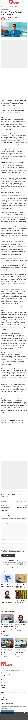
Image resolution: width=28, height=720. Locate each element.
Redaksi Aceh (10, 17)
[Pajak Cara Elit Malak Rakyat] (21, 618)
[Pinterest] (15, 567)
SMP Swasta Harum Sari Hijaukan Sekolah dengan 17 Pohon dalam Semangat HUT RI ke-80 (7, 628)
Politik (19, 494)
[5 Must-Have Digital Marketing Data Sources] (7, 578)
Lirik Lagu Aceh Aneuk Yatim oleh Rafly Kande (7, 650)
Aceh (23, 641)
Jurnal (4, 620)
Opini (8, 494)
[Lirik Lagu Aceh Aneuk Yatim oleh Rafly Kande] (7, 643)
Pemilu (13, 494)
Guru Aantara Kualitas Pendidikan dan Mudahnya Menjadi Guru (20, 586)
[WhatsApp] (10, 20)
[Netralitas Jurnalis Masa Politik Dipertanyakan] (7, 594)
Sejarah (18, 644)
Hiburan (18, 642)
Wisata (17, 646)
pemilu (21, 102)
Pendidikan (5, 621)
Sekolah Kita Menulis (6, 422)
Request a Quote (7, 712)
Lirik (4, 646)
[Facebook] (6, 20)
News (9, 620)
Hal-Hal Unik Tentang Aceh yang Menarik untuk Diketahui (21, 650)
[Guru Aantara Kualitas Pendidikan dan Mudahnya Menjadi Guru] (21, 578)
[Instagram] (17, 567)
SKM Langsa (5, 9)
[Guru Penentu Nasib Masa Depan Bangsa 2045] (21, 594)
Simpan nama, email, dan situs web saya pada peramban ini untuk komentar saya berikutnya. (14, 551)
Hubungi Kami (20, 562)
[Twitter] (8, 20)
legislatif (13, 181)
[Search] (25, 2)
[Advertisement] (14, 54)
